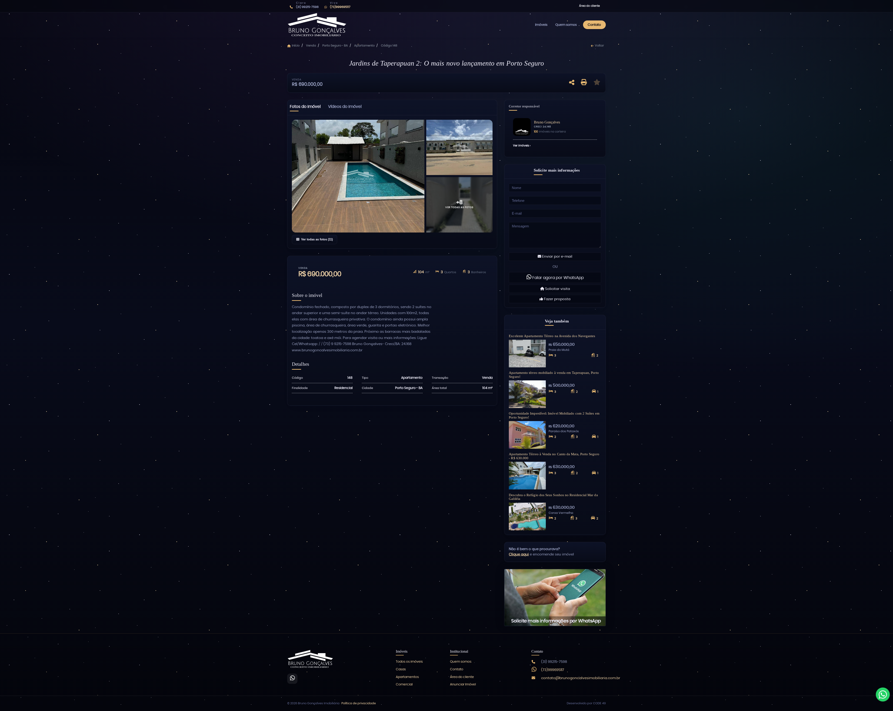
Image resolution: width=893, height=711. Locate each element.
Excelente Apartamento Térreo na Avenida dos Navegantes (552, 336)
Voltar (599, 45)
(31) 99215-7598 (554, 662)
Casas (401, 669)
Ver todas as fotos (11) (317, 239)
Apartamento (364, 45)
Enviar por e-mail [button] (556, 256)
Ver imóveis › (521, 145)
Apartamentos (407, 677)
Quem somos (566, 25)
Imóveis (541, 25)
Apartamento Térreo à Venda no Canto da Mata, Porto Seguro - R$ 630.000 (554, 456)
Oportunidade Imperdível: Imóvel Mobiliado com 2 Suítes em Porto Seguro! (554, 415)
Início (296, 45)
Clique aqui (519, 554)
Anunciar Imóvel (463, 684)
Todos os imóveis (409, 661)
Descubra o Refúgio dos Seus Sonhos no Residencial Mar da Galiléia (553, 497)
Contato (594, 25)
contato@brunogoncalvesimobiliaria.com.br (580, 678)
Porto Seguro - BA (335, 45)
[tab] (305, 108)
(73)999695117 (552, 670)
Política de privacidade (358, 703)
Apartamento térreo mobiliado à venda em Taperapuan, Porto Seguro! (554, 375)
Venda (311, 45)
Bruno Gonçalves (547, 122)
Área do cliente (589, 5)
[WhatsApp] (292, 679)
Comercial (404, 684)
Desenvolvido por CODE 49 (586, 703)
